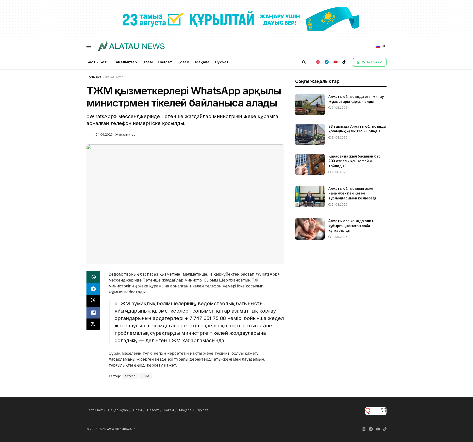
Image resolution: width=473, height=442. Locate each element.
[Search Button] (304, 62)
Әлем (147, 62)
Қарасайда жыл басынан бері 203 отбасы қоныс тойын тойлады (355, 161)
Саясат (165, 62)
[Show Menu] (88, 46)
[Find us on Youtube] (336, 62)
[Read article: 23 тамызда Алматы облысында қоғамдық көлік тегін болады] (310, 134)
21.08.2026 (339, 107)
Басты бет (96, 62)
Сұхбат (222, 62)
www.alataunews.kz (121, 429)
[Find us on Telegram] (327, 62)
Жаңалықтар (124, 62)
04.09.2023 (104, 134)
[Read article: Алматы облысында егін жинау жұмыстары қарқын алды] (310, 104)
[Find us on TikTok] (344, 62)
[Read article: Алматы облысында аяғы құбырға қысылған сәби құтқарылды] (310, 229)
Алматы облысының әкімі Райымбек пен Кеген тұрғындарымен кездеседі (352, 193)
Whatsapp (371, 62)
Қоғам (183, 62)
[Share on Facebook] (93, 312)
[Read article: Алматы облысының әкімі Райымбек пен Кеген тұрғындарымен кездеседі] (310, 196)
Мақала (202, 62)
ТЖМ (145, 376)
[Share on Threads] (93, 301)
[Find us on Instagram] (318, 62)
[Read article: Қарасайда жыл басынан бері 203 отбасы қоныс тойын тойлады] (310, 164)
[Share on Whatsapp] (93, 277)
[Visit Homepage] (131, 46)
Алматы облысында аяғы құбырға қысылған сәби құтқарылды (350, 225)
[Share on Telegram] (93, 289)
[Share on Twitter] (93, 324)
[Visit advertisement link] (236, 19)
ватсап (130, 376)
